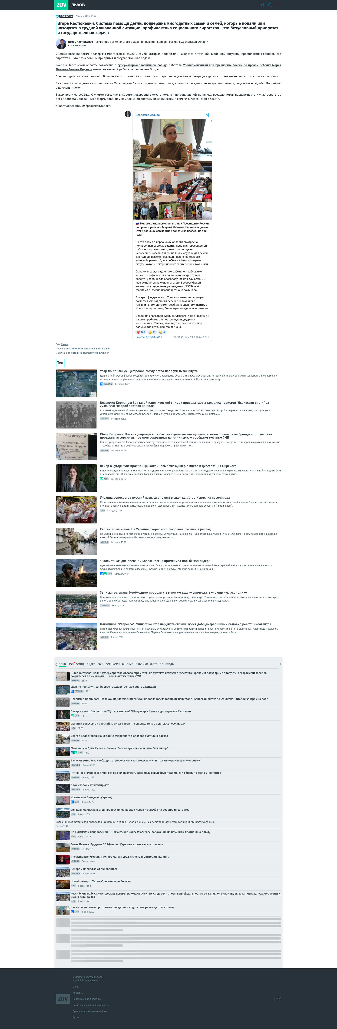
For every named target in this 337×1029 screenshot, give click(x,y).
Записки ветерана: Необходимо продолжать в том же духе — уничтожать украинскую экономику (173, 592)
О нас (76, 986)
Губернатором (128, 65)
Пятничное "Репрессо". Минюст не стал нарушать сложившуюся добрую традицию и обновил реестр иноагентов (185, 624)
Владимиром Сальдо (153, 65)
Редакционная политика (87, 999)
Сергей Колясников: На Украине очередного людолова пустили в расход (155, 529)
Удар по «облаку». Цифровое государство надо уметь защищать (148, 371)
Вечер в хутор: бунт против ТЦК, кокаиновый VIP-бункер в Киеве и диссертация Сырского (168, 466)
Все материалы (77, 45)
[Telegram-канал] (262, 4)
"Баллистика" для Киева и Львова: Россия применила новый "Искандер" (155, 561)
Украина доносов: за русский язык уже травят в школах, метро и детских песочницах (165, 498)
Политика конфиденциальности (91, 1005)
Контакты (78, 992)
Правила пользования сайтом (90, 1011)
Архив (76, 1017)
